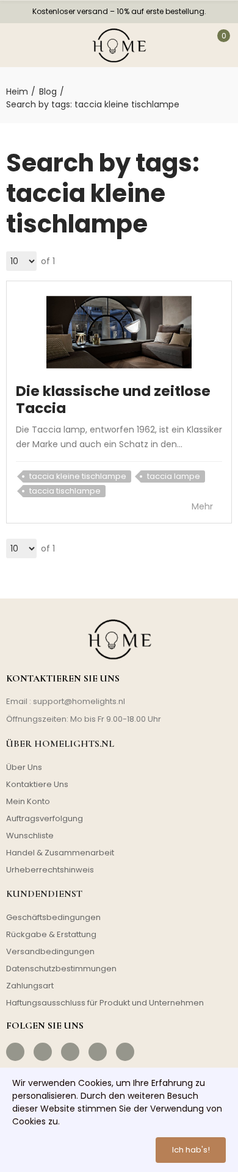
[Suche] (47, 45)
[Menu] (17, 45)
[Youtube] (97, 1052)
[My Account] (189, 45)
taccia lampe (173, 476)
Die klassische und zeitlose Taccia (113, 400)
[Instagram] (43, 1052)
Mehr (203, 506)
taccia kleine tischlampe (77, 476)
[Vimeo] (125, 1052)
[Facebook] (15, 1052)
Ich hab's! (191, 1150)
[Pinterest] (70, 1052)
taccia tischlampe (65, 491)
